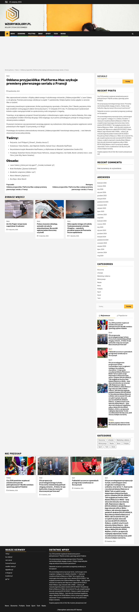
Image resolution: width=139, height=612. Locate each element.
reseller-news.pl (10, 566)
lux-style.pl (8, 557)
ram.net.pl (8, 560)
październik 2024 (102, 240)
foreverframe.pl (10, 563)
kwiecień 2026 (102, 183)
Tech (56, 34)
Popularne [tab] (122, 316)
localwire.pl (9, 576)
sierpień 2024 (101, 246)
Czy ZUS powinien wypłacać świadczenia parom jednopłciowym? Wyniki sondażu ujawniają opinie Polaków (113, 98)
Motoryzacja (101, 279)
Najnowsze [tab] (105, 316)
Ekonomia (21, 34)
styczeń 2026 (101, 192)
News (13, 34)
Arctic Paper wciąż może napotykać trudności (16, 225)
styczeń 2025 (101, 230)
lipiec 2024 (100, 249)
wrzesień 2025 (102, 205)
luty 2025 (100, 227)
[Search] (132, 34)
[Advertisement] (69, 51)
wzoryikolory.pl (18, 24)
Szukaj (102, 76)
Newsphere (62, 610)
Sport (48, 34)
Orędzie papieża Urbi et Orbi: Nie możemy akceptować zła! (119, 424)
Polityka (31, 34)
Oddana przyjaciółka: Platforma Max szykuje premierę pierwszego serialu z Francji (26, 187)
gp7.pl (7, 579)
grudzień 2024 (102, 233)
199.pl (7, 554)
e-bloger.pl (8, 573)
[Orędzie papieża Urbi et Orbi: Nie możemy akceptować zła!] (102, 423)
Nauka (63, 34)
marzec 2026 (101, 186)
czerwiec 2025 (102, 214)
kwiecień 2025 (102, 221)
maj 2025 (100, 218)
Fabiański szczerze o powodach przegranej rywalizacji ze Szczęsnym (120, 353)
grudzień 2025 (102, 195)
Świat (40, 34)
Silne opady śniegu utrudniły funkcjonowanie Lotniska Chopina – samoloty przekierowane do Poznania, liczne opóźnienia (79, 228)
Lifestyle (100, 273)
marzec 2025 (101, 224)
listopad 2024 (101, 237)
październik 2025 (102, 202)
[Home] (7, 33)
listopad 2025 (101, 199)
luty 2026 (100, 189)
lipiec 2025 (100, 211)
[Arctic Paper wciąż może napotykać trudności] (19, 209)
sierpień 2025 (101, 208)
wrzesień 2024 (102, 243)
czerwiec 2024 (102, 252)
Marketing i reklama (103, 276)
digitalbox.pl (9, 569)
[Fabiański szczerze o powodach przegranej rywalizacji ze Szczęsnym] (102, 353)
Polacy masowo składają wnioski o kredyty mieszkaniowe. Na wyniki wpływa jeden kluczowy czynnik (47, 228)
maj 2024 (100, 255)
